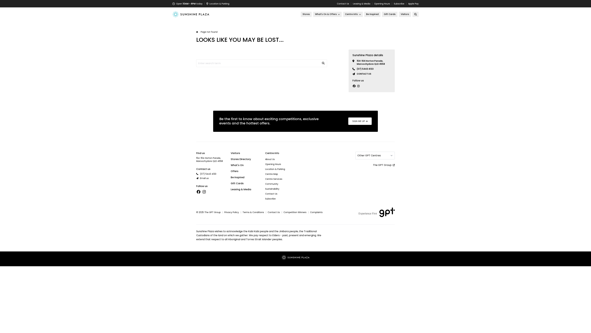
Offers (234, 171)
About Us (270, 159)
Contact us (364, 73)
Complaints (316, 212)
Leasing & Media (361, 3)
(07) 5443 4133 (365, 68)
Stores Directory (241, 159)
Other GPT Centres (369, 155)
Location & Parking (275, 169)
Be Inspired (237, 177)
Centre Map (271, 174)
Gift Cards (237, 183)
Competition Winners (294, 212)
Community (271, 183)
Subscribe (399, 3)
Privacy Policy (231, 212)
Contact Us (343, 3)
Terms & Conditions (253, 212)
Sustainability (272, 188)
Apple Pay (413, 3)
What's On (237, 165)
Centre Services (273, 179)
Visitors (235, 153)
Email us (204, 178)
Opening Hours (382, 3)
